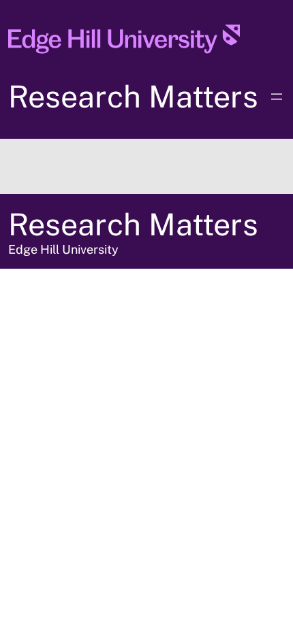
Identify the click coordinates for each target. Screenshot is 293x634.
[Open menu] (276, 96)
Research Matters (133, 96)
